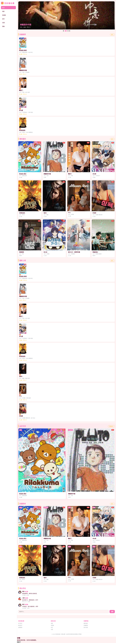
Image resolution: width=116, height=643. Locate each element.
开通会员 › (111, 426)
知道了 (18, 642)
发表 (112, 611)
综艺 (3, 19)
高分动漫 (86, 627)
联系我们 (20, 625)
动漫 (3, 22)
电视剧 (4, 15)
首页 (3, 7)
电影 (3, 11)
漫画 (3, 26)
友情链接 (20, 627)
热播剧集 (86, 625)
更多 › (112, 34)
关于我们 (20, 623)
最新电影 (86, 623)
